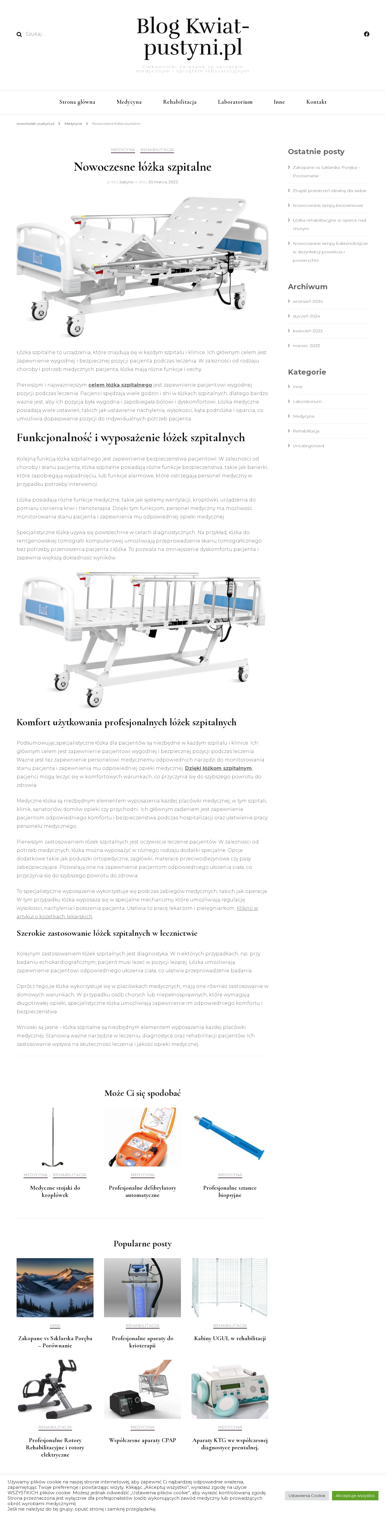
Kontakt (316, 102)
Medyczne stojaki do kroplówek (55, 1191)
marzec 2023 (306, 345)
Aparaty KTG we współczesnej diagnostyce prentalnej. (230, 1444)
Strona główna (77, 102)
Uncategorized (308, 445)
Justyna (126, 181)
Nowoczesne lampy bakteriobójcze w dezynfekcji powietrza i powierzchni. (330, 252)
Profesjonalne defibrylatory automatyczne (142, 1191)
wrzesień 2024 (308, 301)
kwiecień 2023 (308, 331)
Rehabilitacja (180, 102)
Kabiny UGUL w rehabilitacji (230, 1338)
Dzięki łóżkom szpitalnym (218, 768)
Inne (279, 102)
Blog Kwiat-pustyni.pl (193, 37)
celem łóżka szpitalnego (120, 385)
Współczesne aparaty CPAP (142, 1440)
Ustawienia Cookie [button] (307, 1495)
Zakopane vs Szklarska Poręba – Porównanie (55, 1342)
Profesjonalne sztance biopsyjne (230, 1191)
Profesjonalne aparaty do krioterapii (142, 1342)
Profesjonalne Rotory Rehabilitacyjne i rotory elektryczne (55, 1447)
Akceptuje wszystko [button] (355, 1495)
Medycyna (129, 102)
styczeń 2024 (306, 316)
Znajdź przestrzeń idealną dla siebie (330, 190)
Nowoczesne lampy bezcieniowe (328, 205)
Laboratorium (235, 102)
